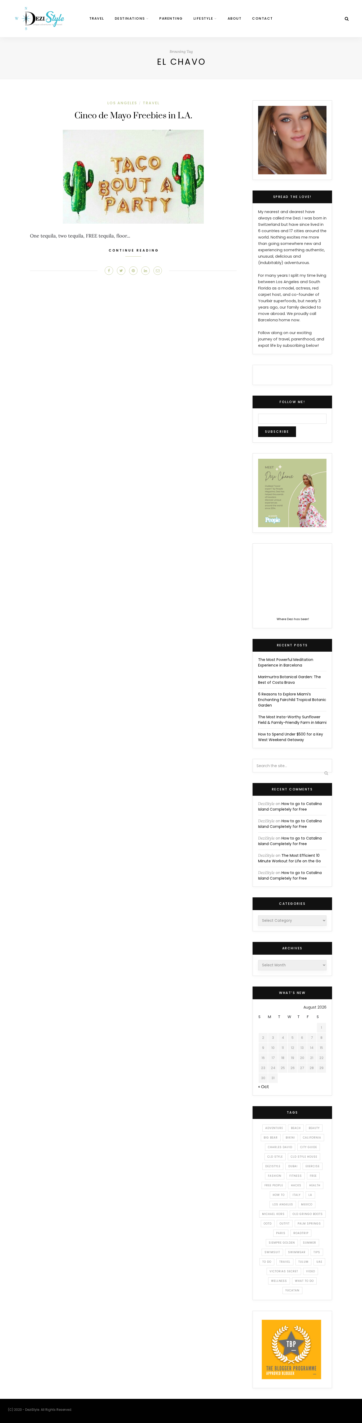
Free (313, 1176)
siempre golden (282, 1243)
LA (310, 1195)
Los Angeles (122, 103)
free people (273, 1185)
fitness (295, 1176)
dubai (293, 1166)
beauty (314, 1128)
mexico (306, 1204)
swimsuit (272, 1252)
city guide (308, 1147)
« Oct (263, 1087)
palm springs (309, 1224)
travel (284, 1262)
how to (279, 1195)
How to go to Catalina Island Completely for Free (290, 806)
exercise (313, 1166)
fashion (274, 1176)
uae (319, 1262)
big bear (271, 1138)
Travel (96, 18)
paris (280, 1233)
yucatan (292, 1290)
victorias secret (284, 1271)
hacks (296, 1185)
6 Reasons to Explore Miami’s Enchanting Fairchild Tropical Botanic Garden (292, 699)
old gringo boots (308, 1214)
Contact (262, 18)
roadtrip (300, 1233)
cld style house (304, 1157)
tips (317, 1252)
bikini (290, 1138)
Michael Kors (273, 1214)
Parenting (171, 18)
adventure (274, 1128)
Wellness (279, 1281)
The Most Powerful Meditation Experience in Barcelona (285, 662)
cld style (275, 1157)
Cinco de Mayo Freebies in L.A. (133, 115)
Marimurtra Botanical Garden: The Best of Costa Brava (289, 679)
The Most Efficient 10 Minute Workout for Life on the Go (289, 858)
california (312, 1138)
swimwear (297, 1252)
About (235, 18)
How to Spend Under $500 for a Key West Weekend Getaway (290, 737)
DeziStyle (266, 803)
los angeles (282, 1204)
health (314, 1185)
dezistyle (272, 1166)
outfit (285, 1224)
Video (310, 1271)
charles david (280, 1147)
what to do (304, 1281)
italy (297, 1195)
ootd (268, 1224)
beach (296, 1128)
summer (309, 1243)
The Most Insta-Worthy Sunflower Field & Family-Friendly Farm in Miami (292, 719)
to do (266, 1262)
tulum (303, 1262)
